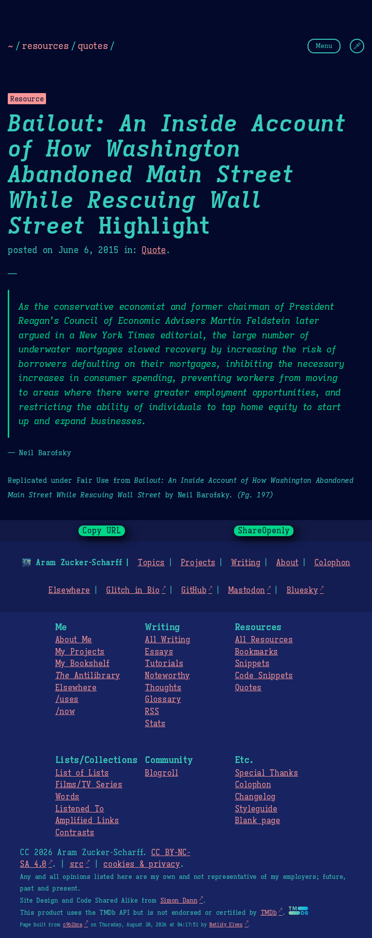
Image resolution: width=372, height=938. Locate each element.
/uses (66, 699)
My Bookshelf (82, 663)
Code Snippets (264, 676)
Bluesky (302, 590)
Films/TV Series (89, 785)
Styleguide (256, 809)
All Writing (167, 640)
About (287, 563)
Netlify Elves (226, 925)
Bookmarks (256, 652)
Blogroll (161, 773)
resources (45, 45)
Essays (159, 652)
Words (67, 797)
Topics (151, 563)
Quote (153, 250)
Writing (246, 563)
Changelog (255, 797)
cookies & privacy (141, 864)
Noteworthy (167, 676)
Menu (324, 46)
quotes (93, 45)
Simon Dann (179, 901)
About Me (73, 640)
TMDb (269, 913)
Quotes (248, 688)
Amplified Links (87, 821)
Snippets (252, 663)
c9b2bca (72, 925)
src (77, 864)
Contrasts (74, 833)
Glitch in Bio (133, 590)
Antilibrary (87, 676)
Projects (198, 563)
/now (65, 711)
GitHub (193, 590)
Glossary (163, 699)
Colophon (332, 563)
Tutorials (164, 663)
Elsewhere (69, 590)
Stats (155, 724)
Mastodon (246, 590)
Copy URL (101, 531)
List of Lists (82, 773)
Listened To (79, 809)
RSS (152, 711)
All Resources (264, 640)
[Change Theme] (357, 46)
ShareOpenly (264, 531)
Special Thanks (266, 773)
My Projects (80, 652)
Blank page (257, 821)
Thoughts (163, 688)
